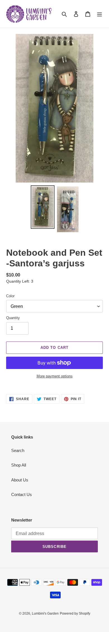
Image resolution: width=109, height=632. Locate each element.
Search (17, 450)
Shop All (18, 465)
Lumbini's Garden (45, 613)
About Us (19, 480)
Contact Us (21, 494)
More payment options (55, 376)
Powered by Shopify (75, 613)
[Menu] (99, 14)
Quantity (13, 318)
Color (10, 296)
